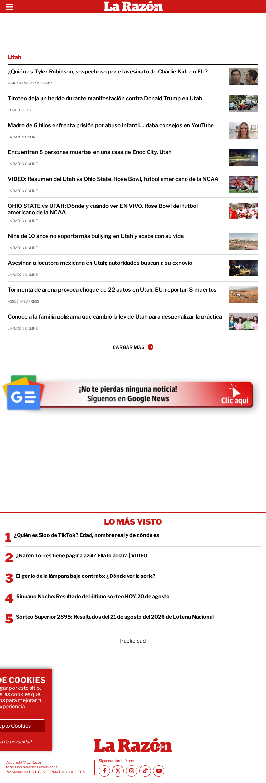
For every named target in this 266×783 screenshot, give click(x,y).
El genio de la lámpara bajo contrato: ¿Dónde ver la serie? (86, 576)
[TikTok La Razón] (145, 771)
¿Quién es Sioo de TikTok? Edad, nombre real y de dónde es (86, 535)
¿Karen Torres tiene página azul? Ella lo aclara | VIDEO (81, 556)
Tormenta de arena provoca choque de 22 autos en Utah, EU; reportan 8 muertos (112, 289)
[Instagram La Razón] (131, 771)
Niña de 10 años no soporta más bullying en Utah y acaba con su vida (96, 236)
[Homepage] (133, 6)
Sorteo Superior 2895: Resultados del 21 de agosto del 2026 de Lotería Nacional (115, 617)
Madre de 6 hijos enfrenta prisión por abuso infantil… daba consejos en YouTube (111, 125)
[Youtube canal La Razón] (158, 771)
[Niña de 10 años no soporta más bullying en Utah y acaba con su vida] (243, 241)
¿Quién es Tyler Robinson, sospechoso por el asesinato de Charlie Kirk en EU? (108, 71)
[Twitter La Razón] (118, 771)
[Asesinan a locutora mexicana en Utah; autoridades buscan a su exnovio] (243, 268)
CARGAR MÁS (128, 347)
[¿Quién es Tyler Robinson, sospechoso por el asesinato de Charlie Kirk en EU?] (243, 76)
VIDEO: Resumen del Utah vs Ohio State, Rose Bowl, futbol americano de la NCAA (113, 179)
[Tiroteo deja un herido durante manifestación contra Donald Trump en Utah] (243, 103)
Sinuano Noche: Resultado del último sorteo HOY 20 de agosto (93, 596)
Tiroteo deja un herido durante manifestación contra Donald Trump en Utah (105, 98)
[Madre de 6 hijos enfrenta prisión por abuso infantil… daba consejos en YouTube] (243, 130)
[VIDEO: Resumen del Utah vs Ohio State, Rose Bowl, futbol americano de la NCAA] (243, 184)
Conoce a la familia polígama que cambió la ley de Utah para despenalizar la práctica (115, 316)
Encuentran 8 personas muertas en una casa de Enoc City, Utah (90, 152)
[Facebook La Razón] (104, 771)
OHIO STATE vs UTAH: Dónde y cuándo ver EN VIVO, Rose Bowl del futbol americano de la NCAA (103, 209)
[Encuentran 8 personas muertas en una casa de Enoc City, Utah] (243, 157)
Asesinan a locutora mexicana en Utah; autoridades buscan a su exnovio (100, 263)
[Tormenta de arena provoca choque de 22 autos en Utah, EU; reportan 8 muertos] (243, 294)
